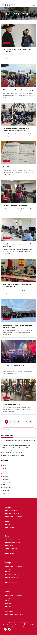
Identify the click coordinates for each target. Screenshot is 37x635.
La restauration (10, 519)
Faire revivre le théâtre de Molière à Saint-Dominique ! (18, 50)
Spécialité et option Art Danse (14, 614)
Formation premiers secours (14, 580)
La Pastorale (10, 527)
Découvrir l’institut (11, 511)
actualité (6, 43)
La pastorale (6, 487)
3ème (4, 465)
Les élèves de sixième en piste (13, 366)
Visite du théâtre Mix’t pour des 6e (15, 205)
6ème (5, 122)
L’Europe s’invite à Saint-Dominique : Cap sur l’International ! (17, 326)
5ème (4, 471)
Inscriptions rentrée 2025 (13, 542)
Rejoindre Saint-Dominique (14, 516)
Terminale (9, 609)
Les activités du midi (12, 577)
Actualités (5, 479)
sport (4, 493)
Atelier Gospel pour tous (11, 404)
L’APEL (8, 522)
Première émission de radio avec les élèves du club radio (18, 245)
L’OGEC (8, 524)
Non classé (5, 490)
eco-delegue (6, 482)
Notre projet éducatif (12, 513)
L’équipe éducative (11, 548)
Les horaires (9, 545)
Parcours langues (11, 583)
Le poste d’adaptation (13, 551)
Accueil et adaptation (12, 574)
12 (26, 422)
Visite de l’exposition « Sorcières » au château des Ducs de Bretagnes (16, 129)
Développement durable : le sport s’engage (18, 90)
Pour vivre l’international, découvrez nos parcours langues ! (17, 286)
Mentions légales (22, 623)
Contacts (12, 623)
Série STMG (9, 612)
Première (8, 606)
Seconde (8, 603)
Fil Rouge (5, 485)
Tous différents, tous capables (14, 167)
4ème (4, 468)
